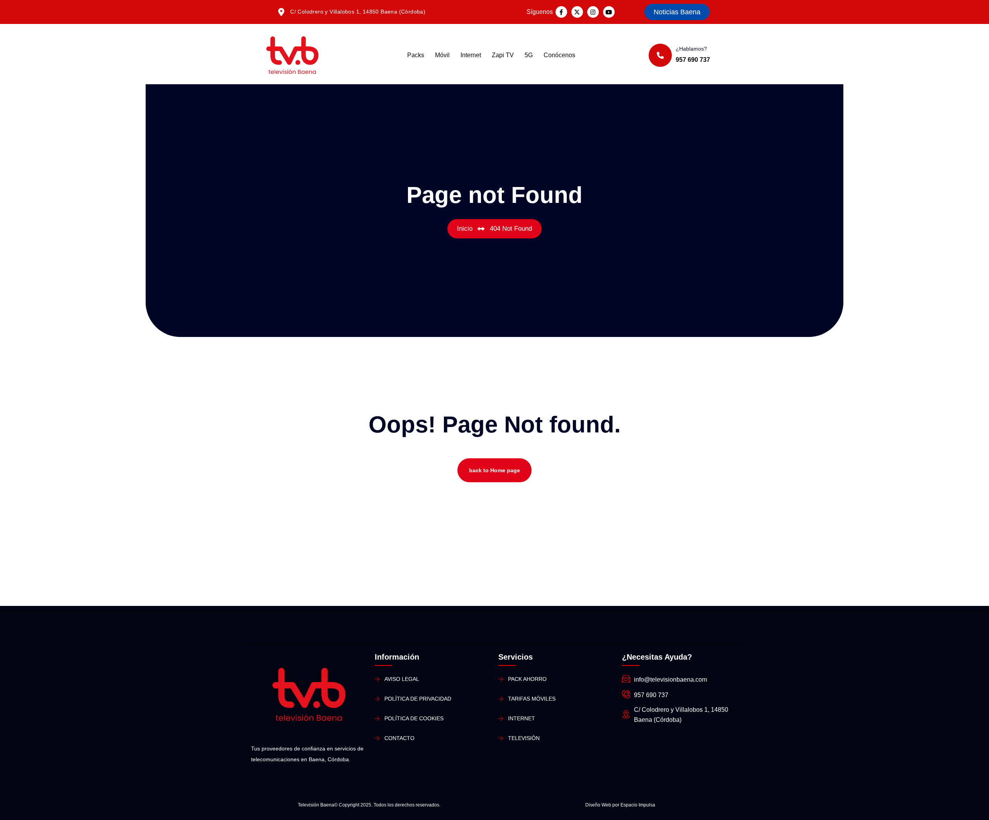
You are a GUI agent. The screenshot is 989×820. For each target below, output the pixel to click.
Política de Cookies (414, 718)
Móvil (442, 55)
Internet (471, 55)
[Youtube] (609, 12)
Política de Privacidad (417, 699)
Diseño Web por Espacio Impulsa (620, 805)
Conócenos (559, 55)
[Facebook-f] (561, 12)
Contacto (399, 738)
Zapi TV (503, 55)
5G (529, 55)
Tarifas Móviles (532, 699)
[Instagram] (593, 12)
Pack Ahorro (527, 679)
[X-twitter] (577, 12)
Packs (415, 55)
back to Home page (494, 470)
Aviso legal (401, 679)
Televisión (524, 738)
